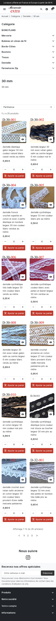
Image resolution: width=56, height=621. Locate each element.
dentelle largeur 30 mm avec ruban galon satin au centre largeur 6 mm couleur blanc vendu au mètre (14, 356)
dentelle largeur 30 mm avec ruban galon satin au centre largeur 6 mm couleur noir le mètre (42, 153)
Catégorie (8, 24)
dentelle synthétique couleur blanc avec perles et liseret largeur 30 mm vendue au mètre (42, 291)
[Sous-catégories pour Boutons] (52, 52)
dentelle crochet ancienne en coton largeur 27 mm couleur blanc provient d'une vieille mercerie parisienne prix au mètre (41, 359)
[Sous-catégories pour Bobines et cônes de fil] (52, 41)
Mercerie (6, 35)
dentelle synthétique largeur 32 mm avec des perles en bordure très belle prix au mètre (41, 494)
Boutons (6, 52)
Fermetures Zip (10, 68)
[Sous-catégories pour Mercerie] (52, 35)
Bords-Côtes (8, 46)
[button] (41, 9)
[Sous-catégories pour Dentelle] (52, 63)
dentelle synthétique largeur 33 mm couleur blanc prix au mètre (42, 215)
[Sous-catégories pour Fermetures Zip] (52, 68)
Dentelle (6, 62)
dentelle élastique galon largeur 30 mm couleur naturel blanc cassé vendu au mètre (14, 151)
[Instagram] (28, 557)
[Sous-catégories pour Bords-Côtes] (52, 46)
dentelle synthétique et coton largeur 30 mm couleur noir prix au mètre (13, 426)
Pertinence (8, 107)
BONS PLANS (9, 30)
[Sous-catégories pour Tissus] (52, 57)
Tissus (5, 57)
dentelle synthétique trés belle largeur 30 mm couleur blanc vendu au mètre (13, 289)
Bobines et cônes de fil (14, 41)
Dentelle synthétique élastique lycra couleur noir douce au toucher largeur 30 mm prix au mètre (42, 428)
